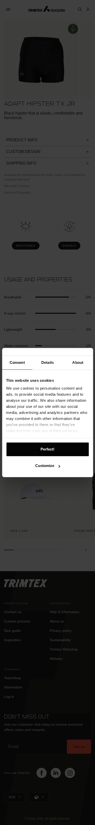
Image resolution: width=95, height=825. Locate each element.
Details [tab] (47, 362)
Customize (44, 465)
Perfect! (47, 449)
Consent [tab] (17, 362)
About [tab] (77, 362)
